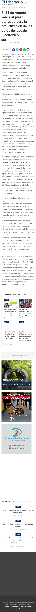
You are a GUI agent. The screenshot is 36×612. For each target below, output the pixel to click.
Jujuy (3, 39)
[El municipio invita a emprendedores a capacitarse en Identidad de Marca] (10, 303)
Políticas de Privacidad (25, 606)
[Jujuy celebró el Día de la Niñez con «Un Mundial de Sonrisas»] (10, 325)
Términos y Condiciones (11, 606)
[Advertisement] (18, 477)
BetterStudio (22, 609)
